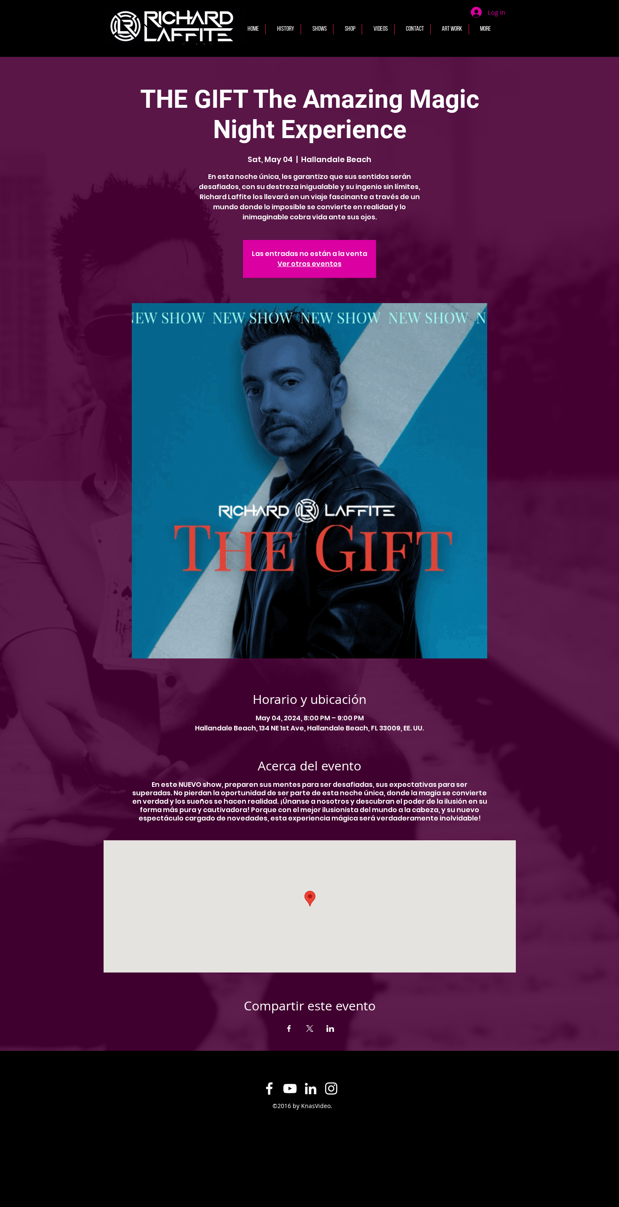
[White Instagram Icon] (331, 1088)
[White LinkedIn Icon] (310, 1088)
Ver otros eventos (309, 264)
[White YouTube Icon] (290, 1088)
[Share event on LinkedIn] (330, 1028)
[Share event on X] (310, 1028)
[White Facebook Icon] (269, 1088)
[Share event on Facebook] (289, 1028)
